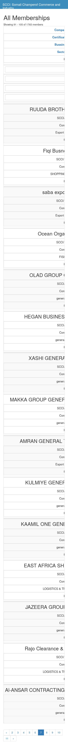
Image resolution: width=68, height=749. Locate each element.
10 (59, 732)
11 (7, 738)
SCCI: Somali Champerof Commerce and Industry (31, 5)
